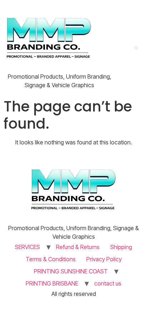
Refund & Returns (78, 247)
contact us (107, 283)
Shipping (121, 247)
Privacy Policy (104, 259)
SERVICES (27, 247)
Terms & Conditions (51, 259)
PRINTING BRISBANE (52, 283)
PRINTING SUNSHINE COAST (71, 271)
